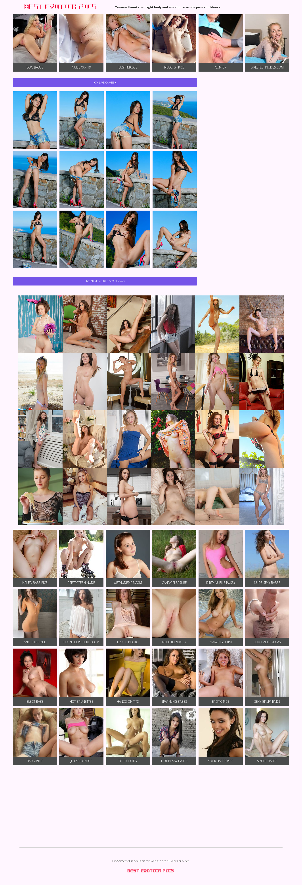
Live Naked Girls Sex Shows (105, 281)
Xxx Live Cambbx (105, 82)
